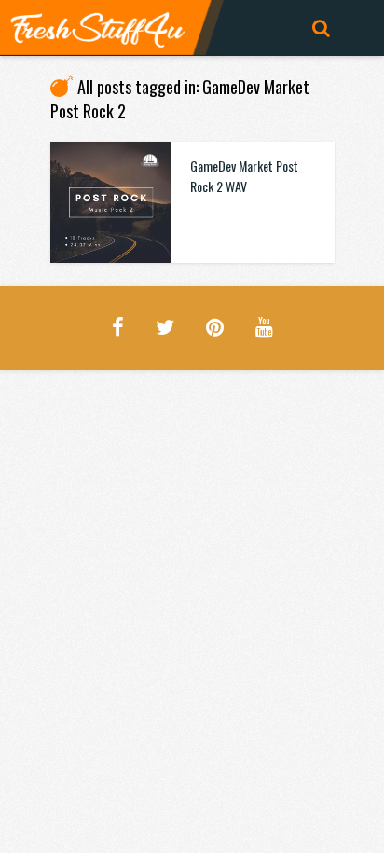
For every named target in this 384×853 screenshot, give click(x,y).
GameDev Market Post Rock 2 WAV (244, 176)
